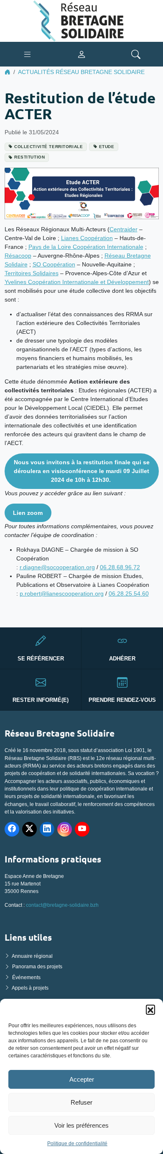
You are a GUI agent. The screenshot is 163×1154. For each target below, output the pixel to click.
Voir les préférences (81, 1125)
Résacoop (18, 255)
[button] (150, 1009)
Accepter (81, 1079)
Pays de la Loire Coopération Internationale (85, 246)
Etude (107, 146)
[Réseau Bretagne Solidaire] (81, 20)
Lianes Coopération (87, 238)
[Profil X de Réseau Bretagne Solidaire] (29, 829)
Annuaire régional (32, 956)
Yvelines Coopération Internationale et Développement (77, 282)
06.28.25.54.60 (129, 593)
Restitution (29, 157)
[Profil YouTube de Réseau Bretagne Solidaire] (82, 829)
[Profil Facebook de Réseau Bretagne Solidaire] (12, 829)
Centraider (124, 229)
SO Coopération (54, 264)
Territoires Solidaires (32, 273)
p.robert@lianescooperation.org (62, 593)
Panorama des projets (37, 967)
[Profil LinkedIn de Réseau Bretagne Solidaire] (47, 829)
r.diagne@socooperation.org (57, 567)
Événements (26, 977)
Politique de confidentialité (77, 1143)
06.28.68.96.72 (120, 567)
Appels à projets (30, 988)
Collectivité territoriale (48, 146)
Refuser (81, 1102)
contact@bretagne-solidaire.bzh (62, 905)
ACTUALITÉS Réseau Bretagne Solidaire (81, 72)
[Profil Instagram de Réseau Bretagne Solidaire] (64, 829)
